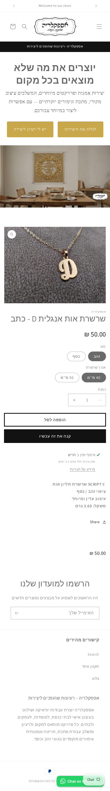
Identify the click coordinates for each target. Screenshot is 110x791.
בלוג (95, 678)
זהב (97, 356)
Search (93, 654)
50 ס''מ (67, 377)
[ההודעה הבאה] (14, 6)
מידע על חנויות (82, 469)
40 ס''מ (93, 377)
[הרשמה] (17, 613)
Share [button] (95, 521)
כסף (76, 356)
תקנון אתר (90, 666)
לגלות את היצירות (80, 129)
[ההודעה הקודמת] (96, 6)
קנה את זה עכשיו (55, 436)
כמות (102, 389)
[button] (99, 26)
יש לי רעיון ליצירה (30, 129)
